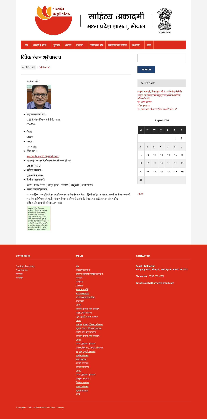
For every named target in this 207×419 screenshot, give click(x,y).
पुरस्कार (57, 45)
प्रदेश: (30, 141)
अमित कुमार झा (143, 105)
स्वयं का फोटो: (33, 81)
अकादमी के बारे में (39, 45)
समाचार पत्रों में (82, 289)
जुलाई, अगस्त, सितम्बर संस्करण (88, 328)
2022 (78, 320)
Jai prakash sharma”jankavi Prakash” (157, 108)
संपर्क (149, 45)
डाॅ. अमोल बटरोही (144, 102)
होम (26, 45)
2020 (78, 370)
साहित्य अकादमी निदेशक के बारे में (89, 273)
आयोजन (68, 45)
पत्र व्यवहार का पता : (37, 114)
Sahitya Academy (25, 266)
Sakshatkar (44, 67)
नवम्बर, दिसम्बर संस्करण (85, 343)
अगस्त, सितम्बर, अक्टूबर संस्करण (89, 347)
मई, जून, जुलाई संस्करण (85, 351)
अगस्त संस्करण (82, 386)
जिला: (30, 131)
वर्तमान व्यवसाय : (34, 170)
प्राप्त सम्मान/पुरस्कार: (37, 189)
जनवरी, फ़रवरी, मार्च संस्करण (87, 308)
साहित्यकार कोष (96, 45)
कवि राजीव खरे (143, 98)
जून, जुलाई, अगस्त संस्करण (87, 316)
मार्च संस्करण (81, 359)
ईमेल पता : (32, 151)
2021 (78, 339)
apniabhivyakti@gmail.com (43, 156)
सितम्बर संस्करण (82, 382)
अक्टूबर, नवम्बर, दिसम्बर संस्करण (89, 324)
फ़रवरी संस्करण (82, 363)
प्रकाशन (79, 45)
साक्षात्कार (136, 45)
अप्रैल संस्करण (82, 355)
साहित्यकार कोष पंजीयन (117, 45)
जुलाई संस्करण (82, 390)
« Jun (140, 193)
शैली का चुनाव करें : (36, 179)
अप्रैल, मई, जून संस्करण (86, 332)
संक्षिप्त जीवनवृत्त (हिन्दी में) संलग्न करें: (44, 202)
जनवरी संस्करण (82, 366)
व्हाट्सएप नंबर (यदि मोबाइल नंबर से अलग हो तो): (49, 160)
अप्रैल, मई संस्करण (84, 312)
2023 (78, 304)
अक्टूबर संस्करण (82, 378)
